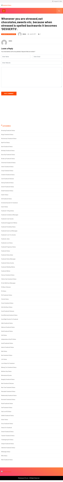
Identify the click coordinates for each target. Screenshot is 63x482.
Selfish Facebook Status (7, 415)
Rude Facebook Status (7, 403)
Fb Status (3, 291)
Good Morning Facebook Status (9, 315)
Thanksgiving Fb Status (7, 439)
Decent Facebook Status (7, 186)
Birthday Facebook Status (8, 150)
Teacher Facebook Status (7, 435)
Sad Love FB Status (6, 411)
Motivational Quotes (6, 375)
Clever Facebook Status (7, 166)
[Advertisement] (31, 111)
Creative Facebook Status (8, 174)
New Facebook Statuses (7, 383)
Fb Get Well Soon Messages (8, 283)
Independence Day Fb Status (8, 339)
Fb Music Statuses (6, 287)
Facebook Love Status (7, 243)
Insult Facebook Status (7, 343)
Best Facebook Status (7, 146)
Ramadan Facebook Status (8, 391)
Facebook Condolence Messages (9, 214)
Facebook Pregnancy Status (8, 247)
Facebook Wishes (5, 271)
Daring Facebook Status (7, 182)
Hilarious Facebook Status (8, 327)
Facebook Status (5, 251)
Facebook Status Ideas (7, 255)
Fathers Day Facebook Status (8, 279)
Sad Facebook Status (6, 407)
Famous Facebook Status (7, 275)
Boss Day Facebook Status (8, 154)
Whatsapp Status (5, 451)
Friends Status (5, 299)
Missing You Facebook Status (8, 367)
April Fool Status (5, 142)
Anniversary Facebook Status (8, 138)
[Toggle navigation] (3, 11)
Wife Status (4, 455)
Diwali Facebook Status (7, 190)
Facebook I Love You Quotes (8, 235)
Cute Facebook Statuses (7, 178)
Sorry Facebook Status (7, 423)
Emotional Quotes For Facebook (9, 202)
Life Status (4, 359)
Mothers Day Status (6, 371)
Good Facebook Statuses (7, 311)
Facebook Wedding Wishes (8, 267)
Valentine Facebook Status (8, 447)
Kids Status (4, 351)
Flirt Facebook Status (6, 295)
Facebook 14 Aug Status (7, 210)
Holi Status (4, 335)
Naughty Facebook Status (8, 379)
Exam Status (4, 206)
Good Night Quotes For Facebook (9, 319)
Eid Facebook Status (6, 198)
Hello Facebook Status (7, 323)
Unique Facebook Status (7, 443)
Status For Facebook (6, 427)
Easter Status (4, 194)
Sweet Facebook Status (7, 431)
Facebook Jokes (5, 239)
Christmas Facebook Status (8, 162)
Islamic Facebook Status (7, 347)
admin (24, 34)
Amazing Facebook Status (8, 130)
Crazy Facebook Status (7, 170)
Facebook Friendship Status (8, 227)
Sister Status (4, 419)
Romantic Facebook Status (8, 399)
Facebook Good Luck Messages (9, 231)
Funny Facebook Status (7, 303)
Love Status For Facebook (8, 363)
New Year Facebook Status (8, 387)
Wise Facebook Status (7, 459)
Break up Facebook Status (8, 158)
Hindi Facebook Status (7, 331)
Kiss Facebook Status (6, 355)
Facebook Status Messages (8, 259)
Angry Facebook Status (7, 134)
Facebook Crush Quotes (7, 218)
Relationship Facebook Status (9, 395)
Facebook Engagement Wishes (9, 223)
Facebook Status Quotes (8, 34)
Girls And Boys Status (6, 307)
